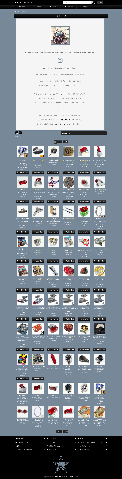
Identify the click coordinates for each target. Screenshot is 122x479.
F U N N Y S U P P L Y (23, 2)
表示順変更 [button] (66, 133)
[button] (100, 7)
